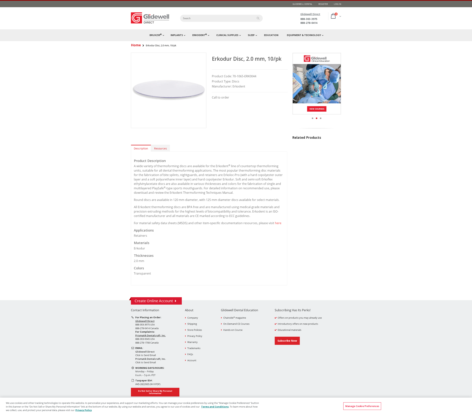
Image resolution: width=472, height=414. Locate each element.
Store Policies (194, 330)
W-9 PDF (155, 384)
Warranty (192, 342)
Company (192, 317)
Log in (337, 4)
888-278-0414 (308, 23)
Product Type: (221, 81)
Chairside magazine (234, 317)
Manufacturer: (222, 86)
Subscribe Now (287, 340)
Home (136, 45)
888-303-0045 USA (145, 339)
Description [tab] (141, 148)
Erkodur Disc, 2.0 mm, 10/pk (247, 58)
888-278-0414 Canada (147, 328)
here (278, 223)
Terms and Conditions (215, 406)
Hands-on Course (232, 330)
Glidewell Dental (302, 4)
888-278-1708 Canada (147, 342)
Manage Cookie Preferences (362, 406)
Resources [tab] (160, 148)
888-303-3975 (308, 19)
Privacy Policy (194, 336)
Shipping (192, 323)
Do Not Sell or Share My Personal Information (155, 392)
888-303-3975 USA (145, 324)
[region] (236, 406)
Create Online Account (154, 300)
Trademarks (193, 348)
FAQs (190, 354)
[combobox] (216, 18)
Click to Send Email (145, 355)
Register (323, 4)
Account (191, 360)
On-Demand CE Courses (236, 323)
